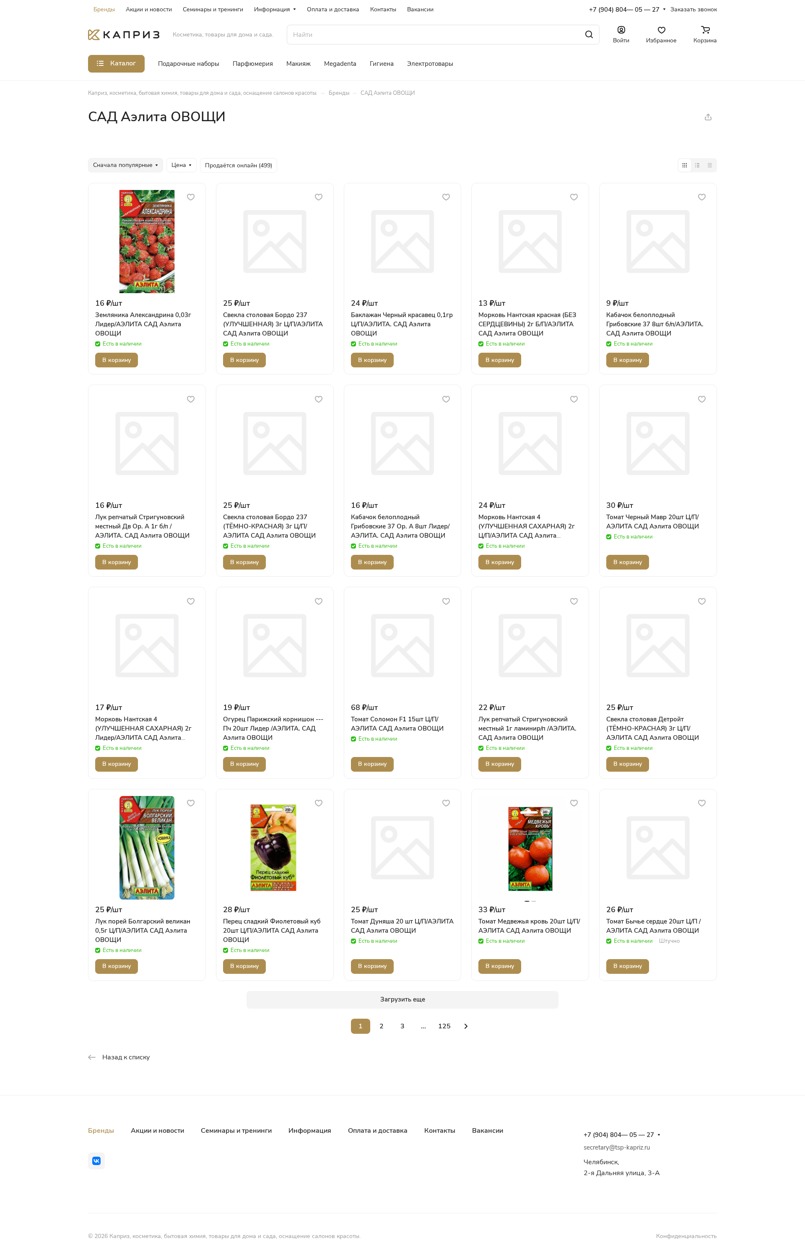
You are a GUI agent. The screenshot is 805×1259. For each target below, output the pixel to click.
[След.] (465, 1026)
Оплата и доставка (378, 1130)
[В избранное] (191, 197)
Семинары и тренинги (236, 1130)
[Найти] (589, 34)
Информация (309, 1130)
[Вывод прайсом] (710, 165)
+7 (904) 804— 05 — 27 (624, 9)
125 (444, 1026)
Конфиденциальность (686, 1236)
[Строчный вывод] (697, 165)
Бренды (101, 1130)
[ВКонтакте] (96, 1160)
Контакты (439, 1130)
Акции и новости (157, 1130)
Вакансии (487, 1130)
